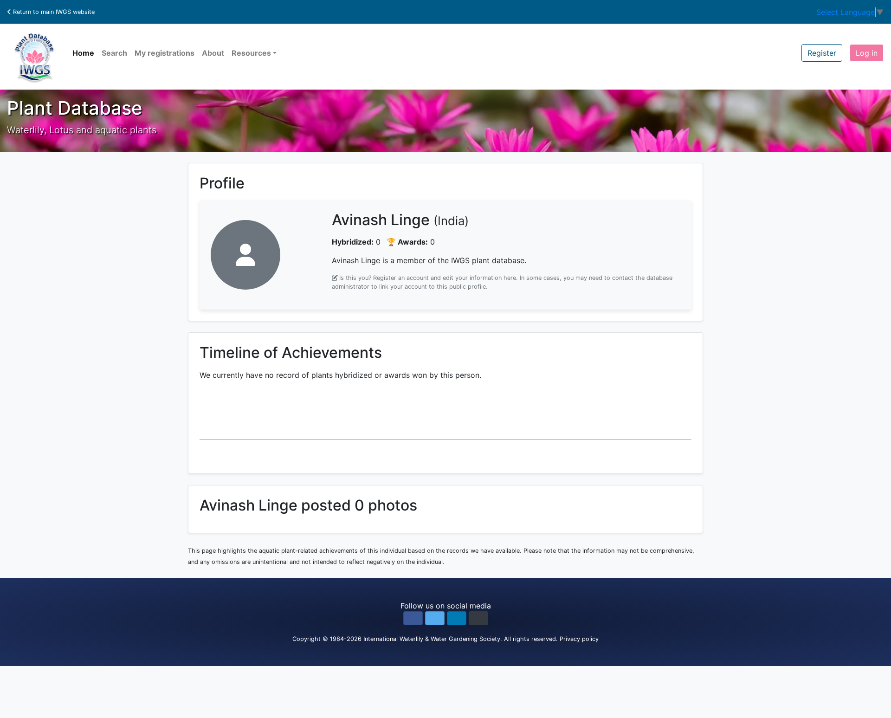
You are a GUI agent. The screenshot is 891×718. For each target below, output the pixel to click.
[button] (413, 618)
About (213, 53)
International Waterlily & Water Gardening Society (431, 638)
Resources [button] (251, 53)
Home (83, 53)
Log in (867, 53)
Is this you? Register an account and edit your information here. (428, 277)
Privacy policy (579, 638)
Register (821, 53)
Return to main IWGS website (53, 11)
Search (114, 53)
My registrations (164, 53)
